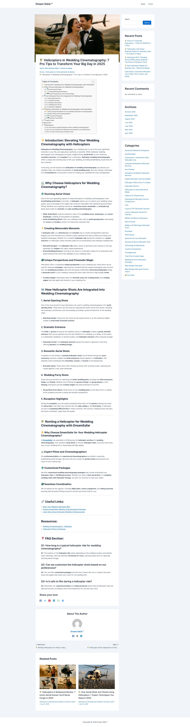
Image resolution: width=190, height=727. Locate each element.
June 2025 (129, 126)
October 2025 (130, 112)
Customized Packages (55, 116)
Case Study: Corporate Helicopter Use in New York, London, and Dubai (137, 74)
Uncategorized (130, 253)
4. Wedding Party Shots (54, 104)
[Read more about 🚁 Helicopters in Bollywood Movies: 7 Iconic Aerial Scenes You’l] (58, 677)
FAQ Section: (49, 125)
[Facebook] (41, 600)
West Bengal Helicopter (133, 266)
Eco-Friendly (129, 169)
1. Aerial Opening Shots (54, 98)
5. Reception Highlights (54, 107)
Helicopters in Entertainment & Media (51, 702)
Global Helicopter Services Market (138, 179)
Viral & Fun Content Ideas (134, 256)
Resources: (47, 122)
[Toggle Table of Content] (92, 82)
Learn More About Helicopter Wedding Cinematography (64, 512)
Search (127, 19)
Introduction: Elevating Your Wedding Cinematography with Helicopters (69, 84)
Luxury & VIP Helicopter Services (137, 209)
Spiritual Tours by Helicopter (135, 238)
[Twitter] (45, 600)
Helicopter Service (132, 186)
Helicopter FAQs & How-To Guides (138, 182)
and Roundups (130, 154)
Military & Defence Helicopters (136, 218)
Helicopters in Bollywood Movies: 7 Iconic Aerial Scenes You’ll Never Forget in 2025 (57, 695)
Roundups (128, 231)
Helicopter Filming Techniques (54, 529)
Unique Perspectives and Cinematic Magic (61, 93)
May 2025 (129, 130)
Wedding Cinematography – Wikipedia (57, 526)
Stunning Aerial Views (54, 89)
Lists (126, 205)
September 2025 (131, 115)
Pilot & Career (130, 222)
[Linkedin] (54, 600)
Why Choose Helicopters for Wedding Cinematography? (64, 87)
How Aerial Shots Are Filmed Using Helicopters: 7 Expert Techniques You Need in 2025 (96, 695)
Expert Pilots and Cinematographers (60, 113)
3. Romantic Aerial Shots (54, 102)
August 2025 (130, 119)
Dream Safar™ (44, 3)
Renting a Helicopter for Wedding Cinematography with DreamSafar (68, 109)
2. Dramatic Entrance (53, 100)
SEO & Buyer (129, 235)
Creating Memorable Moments (57, 91)
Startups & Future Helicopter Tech (137, 242)
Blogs (143, 4)
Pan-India (130, 275)
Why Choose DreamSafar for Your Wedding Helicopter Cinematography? (70, 111)
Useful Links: (49, 120)
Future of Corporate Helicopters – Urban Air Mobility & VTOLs (137, 43)
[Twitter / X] (77, 636)
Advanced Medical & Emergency (137, 150)
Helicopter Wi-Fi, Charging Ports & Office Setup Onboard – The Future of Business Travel (137, 59)
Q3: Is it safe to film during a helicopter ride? (60, 131)
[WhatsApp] (58, 600)
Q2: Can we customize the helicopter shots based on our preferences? (68, 129)
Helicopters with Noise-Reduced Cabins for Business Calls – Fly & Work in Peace (138, 51)
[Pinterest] (49, 600)
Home (150, 4)
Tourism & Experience (133, 249)
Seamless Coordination (56, 118)
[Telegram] (63, 600)
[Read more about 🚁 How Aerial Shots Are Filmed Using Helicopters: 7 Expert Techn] (96, 677)
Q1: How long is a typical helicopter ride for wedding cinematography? (67, 127)
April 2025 (129, 133)
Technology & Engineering (134, 245)
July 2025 (128, 122)
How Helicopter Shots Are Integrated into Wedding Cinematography (68, 96)
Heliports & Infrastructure (134, 196)
